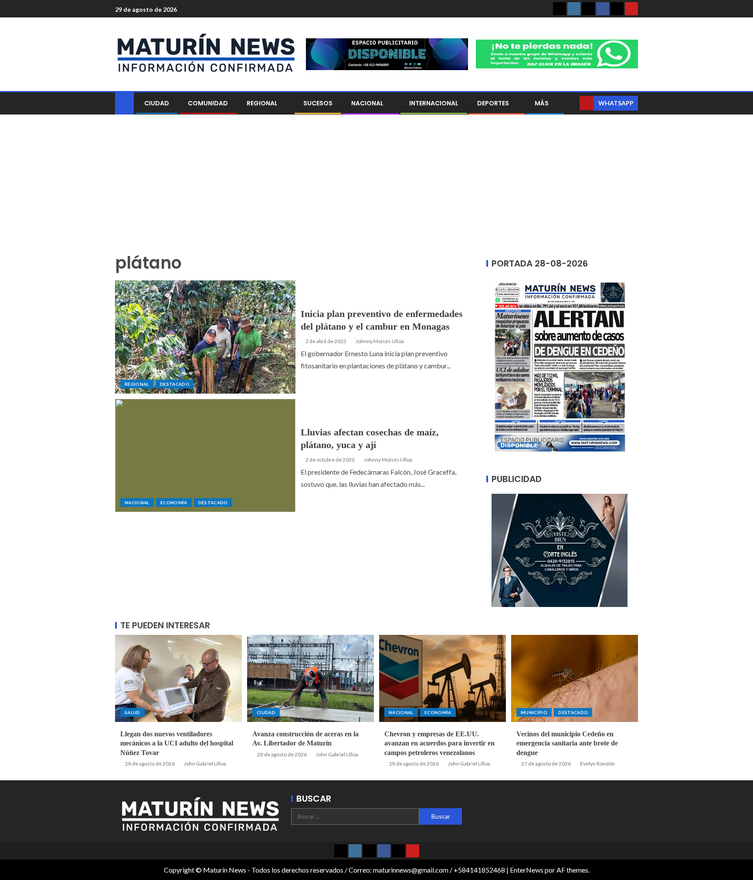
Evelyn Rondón (597, 763)
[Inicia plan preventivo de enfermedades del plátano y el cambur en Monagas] (205, 337)
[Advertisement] (376, 189)
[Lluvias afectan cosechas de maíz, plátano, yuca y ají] (205, 455)
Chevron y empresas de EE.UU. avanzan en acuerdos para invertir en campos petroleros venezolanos (439, 743)
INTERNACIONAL (433, 103)
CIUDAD (156, 103)
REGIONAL (262, 103)
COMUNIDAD (208, 103)
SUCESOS (317, 103)
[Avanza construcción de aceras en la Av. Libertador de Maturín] (310, 678)
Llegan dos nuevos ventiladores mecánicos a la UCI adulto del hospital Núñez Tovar (176, 743)
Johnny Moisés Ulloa (380, 341)
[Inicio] (124, 102)
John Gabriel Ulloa (205, 763)
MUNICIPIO (534, 712)
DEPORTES (493, 103)
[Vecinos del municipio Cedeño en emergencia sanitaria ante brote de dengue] (574, 678)
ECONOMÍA (173, 502)
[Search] (571, 103)
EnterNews (526, 870)
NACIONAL (367, 103)
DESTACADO (175, 384)
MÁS (542, 103)
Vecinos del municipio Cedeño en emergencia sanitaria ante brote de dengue (567, 743)
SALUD (132, 712)
